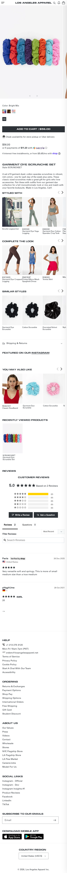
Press (5, 731)
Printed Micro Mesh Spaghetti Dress (30, 280)
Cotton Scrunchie (29, 327)
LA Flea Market (10, 759)
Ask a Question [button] (47, 515)
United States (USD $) (31, 856)
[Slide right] (37, 95)
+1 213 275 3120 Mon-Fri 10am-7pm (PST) (15, 646)
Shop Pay (7, 694)
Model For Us (9, 766)
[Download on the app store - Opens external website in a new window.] (12, 838)
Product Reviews (11, 792)
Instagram (40, 353)
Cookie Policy (9, 664)
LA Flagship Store (11, 755)
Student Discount (11, 713)
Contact (6, 739)
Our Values (8, 727)
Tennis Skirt (48, 279)
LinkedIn (6, 800)
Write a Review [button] (22, 515)
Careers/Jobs (9, 763)
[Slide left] (30, 95)
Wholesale (7, 743)
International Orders (13, 701)
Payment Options (11, 690)
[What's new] (59, 2)
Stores (5, 747)
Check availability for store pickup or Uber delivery (30, 136)
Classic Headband (10, 408)
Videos (6, 735)
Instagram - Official (12, 781)
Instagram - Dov (10, 784)
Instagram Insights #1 (13, 788)
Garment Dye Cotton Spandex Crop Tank (52, 232)
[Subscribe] (55, 820)
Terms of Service (11, 656)
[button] (2, 2)
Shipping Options (11, 698)
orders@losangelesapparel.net (22, 652)
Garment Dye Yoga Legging (30, 232)
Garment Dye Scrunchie (8, 328)
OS (4, 119)
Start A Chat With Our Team (16, 668)
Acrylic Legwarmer (10, 228)
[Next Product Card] (62, 192)
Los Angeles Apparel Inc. (37, 869)
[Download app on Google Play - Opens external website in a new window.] (34, 838)
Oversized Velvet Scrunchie (50, 328)
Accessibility (8, 672)
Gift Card (7, 709)
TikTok (5, 804)
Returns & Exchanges (13, 686)
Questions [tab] (27, 524)
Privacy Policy (9, 660)
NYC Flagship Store (12, 751)
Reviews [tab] (8, 524)
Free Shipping (9, 706)
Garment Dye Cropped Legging (12, 280)
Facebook (7, 796)
